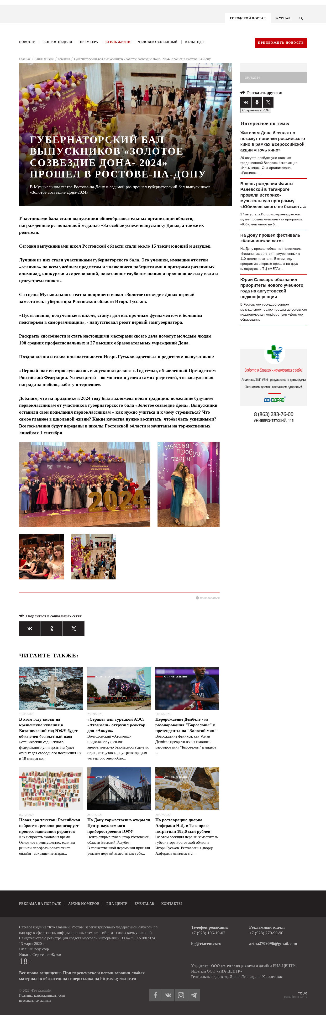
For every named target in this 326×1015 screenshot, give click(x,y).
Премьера (89, 42)
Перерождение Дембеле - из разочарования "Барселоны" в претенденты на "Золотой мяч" (186, 725)
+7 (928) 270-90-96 (266, 933)
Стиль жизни (117, 42)
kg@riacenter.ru (206, 943)
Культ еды (195, 42)
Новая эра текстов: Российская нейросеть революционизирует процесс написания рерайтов (49, 825)
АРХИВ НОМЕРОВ (83, 904)
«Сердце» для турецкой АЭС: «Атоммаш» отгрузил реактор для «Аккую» (116, 725)
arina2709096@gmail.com (273, 943)
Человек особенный (158, 42)
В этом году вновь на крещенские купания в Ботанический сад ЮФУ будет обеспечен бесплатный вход (48, 728)
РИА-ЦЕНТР (116, 904)
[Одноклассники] (52, 628)
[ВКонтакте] (30, 628)
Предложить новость (281, 42)
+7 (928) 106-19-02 (208, 933)
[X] (73, 628)
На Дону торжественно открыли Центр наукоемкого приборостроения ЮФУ (118, 825)
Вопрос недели (57, 42)
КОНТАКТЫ (171, 904)
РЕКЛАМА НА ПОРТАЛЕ (40, 904)
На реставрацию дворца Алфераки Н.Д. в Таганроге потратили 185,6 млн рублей (182, 825)
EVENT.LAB (144, 904)
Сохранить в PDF (255, 110)
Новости (27, 42)
